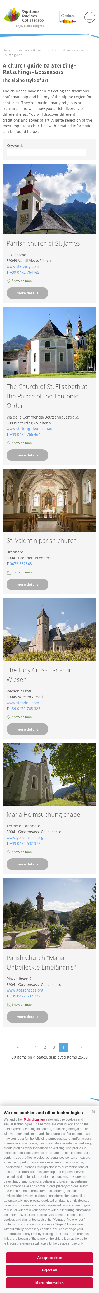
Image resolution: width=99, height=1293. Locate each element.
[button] (93, 1112)
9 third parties (34, 1119)
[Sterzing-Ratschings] (29, 17)
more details (27, 293)
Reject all (49, 1270)
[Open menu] (89, 17)
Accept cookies (49, 1258)
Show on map (21, 280)
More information (49, 1283)
